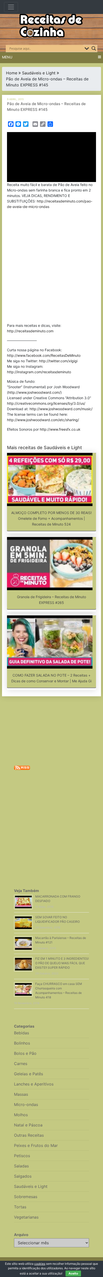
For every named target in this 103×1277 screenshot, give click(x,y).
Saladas (21, 1165)
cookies (39, 1264)
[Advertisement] (51, 267)
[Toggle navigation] (11, 7)
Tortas (20, 1206)
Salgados (23, 1176)
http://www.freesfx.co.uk (60, 429)
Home (11, 72)
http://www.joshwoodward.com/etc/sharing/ (43, 420)
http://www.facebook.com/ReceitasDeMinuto (43, 355)
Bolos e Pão (25, 1053)
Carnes (20, 1063)
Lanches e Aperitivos (34, 1084)
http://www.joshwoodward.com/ (34, 392)
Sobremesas (25, 1196)
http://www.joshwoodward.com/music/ (61, 409)
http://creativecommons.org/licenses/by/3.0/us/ (46, 403)
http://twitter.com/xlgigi (58, 361)
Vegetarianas (26, 1217)
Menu (7, 57)
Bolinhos (22, 1043)
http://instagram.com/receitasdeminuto (39, 372)
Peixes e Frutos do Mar (36, 1145)
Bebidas (21, 1032)
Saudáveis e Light (39, 72)
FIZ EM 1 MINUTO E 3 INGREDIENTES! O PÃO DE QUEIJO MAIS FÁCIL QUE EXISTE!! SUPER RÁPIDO (62, 963)
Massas (21, 1094)
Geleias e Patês (28, 1073)
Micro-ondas (26, 1104)
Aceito (73, 1273)
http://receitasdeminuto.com (30, 331)
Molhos (21, 1114)
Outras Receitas (29, 1135)
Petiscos (22, 1155)
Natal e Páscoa (28, 1124)
